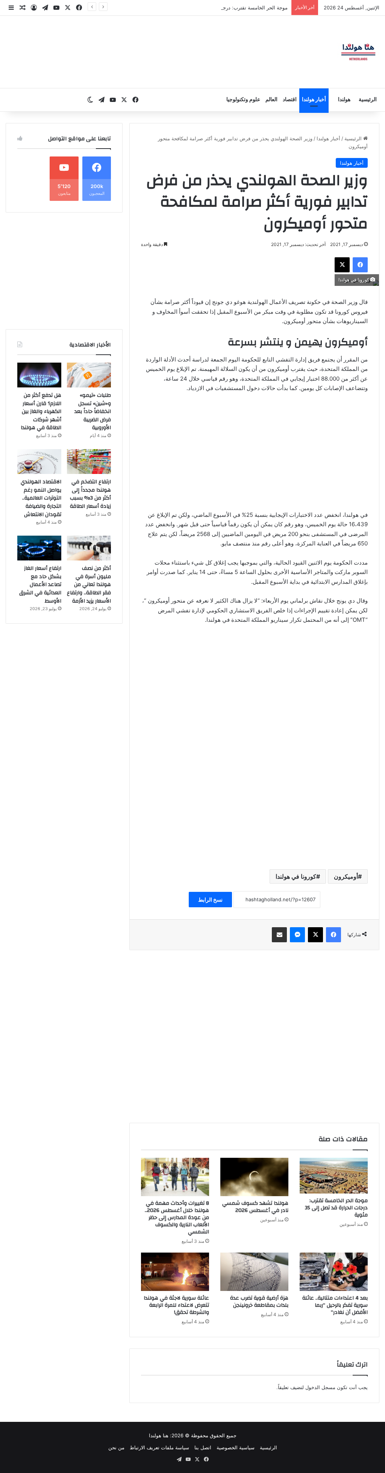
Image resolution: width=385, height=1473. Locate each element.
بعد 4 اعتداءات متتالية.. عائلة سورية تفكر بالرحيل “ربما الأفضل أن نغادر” (335, 1305)
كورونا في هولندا (296, 876)
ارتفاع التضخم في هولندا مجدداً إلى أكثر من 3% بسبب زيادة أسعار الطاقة (90, 494)
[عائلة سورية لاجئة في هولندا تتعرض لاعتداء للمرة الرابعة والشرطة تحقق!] (175, 1272)
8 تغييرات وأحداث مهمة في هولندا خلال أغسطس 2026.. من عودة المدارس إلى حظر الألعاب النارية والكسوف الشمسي (177, 1217)
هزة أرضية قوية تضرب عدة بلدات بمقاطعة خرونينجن (259, 1301)
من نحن (116, 1447)
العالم (271, 99)
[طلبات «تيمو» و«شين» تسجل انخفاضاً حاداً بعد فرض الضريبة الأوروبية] (89, 375)
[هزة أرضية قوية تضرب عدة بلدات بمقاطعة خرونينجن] (254, 1272)
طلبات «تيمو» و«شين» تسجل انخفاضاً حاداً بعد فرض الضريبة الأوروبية (92, 411)
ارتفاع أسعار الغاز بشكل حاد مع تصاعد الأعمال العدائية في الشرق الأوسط (40, 584)
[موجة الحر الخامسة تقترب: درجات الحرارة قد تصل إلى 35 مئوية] (334, 1176)
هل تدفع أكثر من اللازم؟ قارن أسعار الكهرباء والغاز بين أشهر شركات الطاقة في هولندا (41, 411)
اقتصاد (290, 99)
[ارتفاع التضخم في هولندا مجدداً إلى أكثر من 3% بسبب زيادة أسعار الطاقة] (89, 461)
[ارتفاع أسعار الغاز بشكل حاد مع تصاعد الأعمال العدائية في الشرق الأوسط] (39, 548)
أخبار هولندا (314, 99)
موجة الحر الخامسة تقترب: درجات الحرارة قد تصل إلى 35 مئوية (221, 8)
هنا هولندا (158, 1435)
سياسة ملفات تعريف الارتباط (159, 1447)
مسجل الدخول (320, 1387)
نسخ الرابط (210, 899)
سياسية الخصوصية (236, 1447)
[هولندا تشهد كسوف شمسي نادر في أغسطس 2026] (254, 1177)
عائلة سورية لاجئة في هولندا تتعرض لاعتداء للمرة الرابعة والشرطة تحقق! (176, 1305)
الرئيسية (368, 99)
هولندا (344, 99)
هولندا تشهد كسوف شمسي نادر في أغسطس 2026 (255, 1206)
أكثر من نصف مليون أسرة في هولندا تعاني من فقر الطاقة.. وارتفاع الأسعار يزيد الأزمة (89, 584)
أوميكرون (346, 876)
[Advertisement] (254, 455)
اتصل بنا (202, 1447)
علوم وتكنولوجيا (243, 99)
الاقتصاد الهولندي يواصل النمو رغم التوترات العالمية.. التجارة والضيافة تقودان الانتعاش (41, 498)
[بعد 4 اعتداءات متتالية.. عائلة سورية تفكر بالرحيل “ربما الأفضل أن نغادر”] (334, 1272)
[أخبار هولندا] (358, 52)
